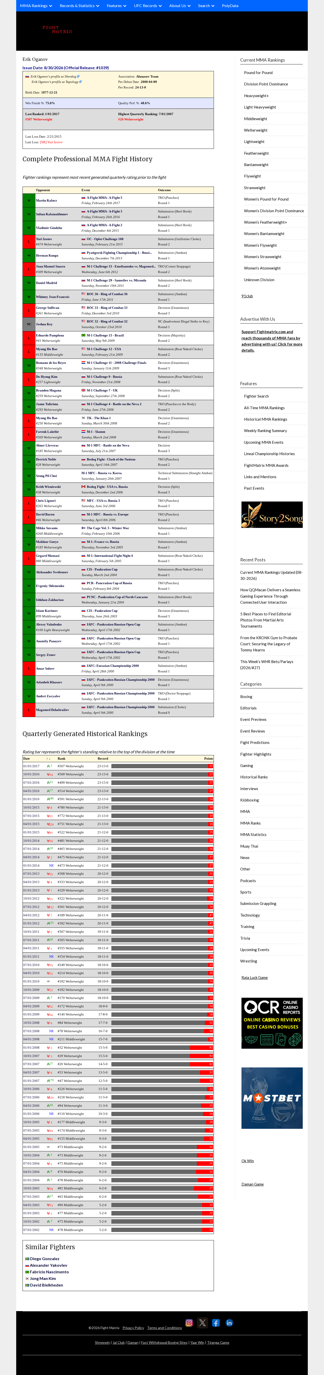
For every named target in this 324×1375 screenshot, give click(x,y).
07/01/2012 (31, 907)
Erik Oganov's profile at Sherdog (53, 76)
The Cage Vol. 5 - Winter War (108, 528)
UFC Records (145, 5)
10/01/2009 (31, 990)
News (245, 857)
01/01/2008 (31, 1047)
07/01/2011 (31, 940)
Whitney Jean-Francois (52, 297)
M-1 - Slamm (96, 432)
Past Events (254, 488)
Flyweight (252, 176)
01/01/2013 (31, 890)
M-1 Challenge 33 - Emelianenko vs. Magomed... (121, 266)
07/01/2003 (31, 1197)
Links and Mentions (260, 476)
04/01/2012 (31, 915)
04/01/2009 (31, 1006)
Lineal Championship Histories (269, 453)
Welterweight (256, 130)
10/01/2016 (31, 774)
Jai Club (119, 1342)
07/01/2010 (31, 965)
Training (247, 926)
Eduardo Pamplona (50, 335)
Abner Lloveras (47, 445)
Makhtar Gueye (47, 542)
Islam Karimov (47, 611)
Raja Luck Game (254, 977)
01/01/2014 (31, 865)
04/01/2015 (31, 824)
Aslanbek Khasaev (49, 682)
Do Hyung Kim (46, 377)
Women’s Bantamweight (264, 233)
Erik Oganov (35, 59)
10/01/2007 (31, 1056)
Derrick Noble (46, 459)
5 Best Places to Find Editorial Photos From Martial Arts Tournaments (265, 620)
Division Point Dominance (266, 84)
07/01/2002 (31, 1230)
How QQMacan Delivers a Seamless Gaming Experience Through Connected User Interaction (270, 595)
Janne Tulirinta (47, 404)
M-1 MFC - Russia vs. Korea (102, 473)
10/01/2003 (31, 1188)
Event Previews (253, 719)
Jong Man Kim (43, 1278)
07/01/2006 (31, 1097)
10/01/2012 (31, 898)
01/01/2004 (31, 1180)
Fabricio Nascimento (49, 1271)
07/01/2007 (31, 1064)
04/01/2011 (31, 948)
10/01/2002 (31, 1221)
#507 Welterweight (38, 119)
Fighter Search (256, 396)
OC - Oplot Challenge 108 (105, 239)
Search (204, 5)
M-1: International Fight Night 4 (110, 556)
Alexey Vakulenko (49, 624)
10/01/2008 (31, 1023)
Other (245, 869)
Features (114, 5)
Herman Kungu (47, 255)
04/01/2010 (31, 973)
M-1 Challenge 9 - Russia (104, 377)
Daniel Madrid (46, 283)
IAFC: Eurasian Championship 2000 (113, 666)
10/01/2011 (31, 932)
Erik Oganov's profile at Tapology (55, 82)
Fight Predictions (255, 742)
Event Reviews (252, 731)
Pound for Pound (258, 72)
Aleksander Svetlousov (52, 572)
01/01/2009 (31, 1014)
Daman (133, 1342)
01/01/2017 (31, 766)
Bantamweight (256, 164)
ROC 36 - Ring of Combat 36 (107, 294)
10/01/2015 (31, 807)
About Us (177, 5)
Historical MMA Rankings (265, 419)
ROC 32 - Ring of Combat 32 (107, 321)
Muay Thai (249, 846)
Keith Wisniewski (48, 487)
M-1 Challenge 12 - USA (104, 349)
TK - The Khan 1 (99, 418)
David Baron (45, 514)
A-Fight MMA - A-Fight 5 (104, 198)
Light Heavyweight (260, 107)
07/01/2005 (31, 1130)
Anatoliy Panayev (49, 641)
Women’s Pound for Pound (266, 199)
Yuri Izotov (55, 142)
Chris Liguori (46, 501)
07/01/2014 (31, 849)
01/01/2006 (31, 1114)
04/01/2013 (31, 882)
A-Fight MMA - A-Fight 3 (104, 211)
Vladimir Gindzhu (49, 228)
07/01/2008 (31, 1031)
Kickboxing (249, 800)
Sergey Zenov (46, 655)
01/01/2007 (31, 1081)
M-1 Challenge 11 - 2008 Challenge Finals (116, 363)
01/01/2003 (31, 1213)
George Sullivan (47, 308)
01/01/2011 (31, 956)
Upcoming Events (254, 949)
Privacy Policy (133, 1328)
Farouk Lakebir (47, 432)
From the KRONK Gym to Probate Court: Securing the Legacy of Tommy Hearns (268, 643)
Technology (250, 915)
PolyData (230, 5)
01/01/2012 (31, 923)
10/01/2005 (31, 1122)
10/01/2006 (31, 1089)
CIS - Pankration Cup (102, 569)
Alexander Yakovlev (48, 1265)
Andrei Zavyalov (48, 696)
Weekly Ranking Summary (265, 430)
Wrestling (248, 961)
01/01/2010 (31, 981)
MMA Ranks (250, 823)
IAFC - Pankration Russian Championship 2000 (121, 680)
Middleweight (255, 118)
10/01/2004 (31, 1155)
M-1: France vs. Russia (103, 542)
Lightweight (254, 141)
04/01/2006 (31, 1106)
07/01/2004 (31, 1163)
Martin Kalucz (46, 200)
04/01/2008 (31, 1039)
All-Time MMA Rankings (264, 407)
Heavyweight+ (256, 95)
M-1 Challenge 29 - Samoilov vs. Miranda (116, 280)
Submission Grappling (258, 903)
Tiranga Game (218, 1342)
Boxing (246, 696)
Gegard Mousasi (47, 556)
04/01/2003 (31, 1205)
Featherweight (256, 153)
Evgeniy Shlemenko (50, 586)
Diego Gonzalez (44, 1258)
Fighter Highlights (255, 754)
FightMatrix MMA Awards (266, 465)
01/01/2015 (31, 832)
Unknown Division (259, 279)
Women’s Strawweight (262, 256)
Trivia (245, 938)
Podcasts (248, 880)
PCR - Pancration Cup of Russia (109, 583)
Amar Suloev (45, 668)
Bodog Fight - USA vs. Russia (107, 487)
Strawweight (255, 187)
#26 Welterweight (130, 119)
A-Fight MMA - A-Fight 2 (104, 225)
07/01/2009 (31, 998)
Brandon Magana (48, 390)
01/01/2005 (31, 1147)
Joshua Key (44, 324)
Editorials (248, 708)
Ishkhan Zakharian (50, 600)
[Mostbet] (272, 1127)
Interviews (249, 788)
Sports (245, 892)
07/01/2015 (31, 816)
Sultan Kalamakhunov (52, 214)
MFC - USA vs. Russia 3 (103, 501)
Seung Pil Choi (46, 476)
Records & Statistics (77, 5)
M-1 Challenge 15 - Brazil (105, 335)
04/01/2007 (31, 1072)
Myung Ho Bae (46, 349)
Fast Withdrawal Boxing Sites (164, 1342)
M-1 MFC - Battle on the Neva (108, 445)
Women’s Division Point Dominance (274, 210)
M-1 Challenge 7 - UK (102, 390)
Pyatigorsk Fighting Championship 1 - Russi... (119, 253)
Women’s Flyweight (260, 245)
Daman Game (252, 1184)
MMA (245, 811)
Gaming (246, 765)
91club (247, 296)
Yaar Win (197, 1342)
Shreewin (102, 1342)
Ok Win (247, 1160)
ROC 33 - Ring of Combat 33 (107, 308)
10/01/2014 (31, 841)
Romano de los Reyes (51, 363)
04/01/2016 (31, 791)
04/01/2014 (31, 857)
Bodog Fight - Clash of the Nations (111, 459)
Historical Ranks (254, 777)
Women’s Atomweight (262, 268)
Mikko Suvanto (47, 528)
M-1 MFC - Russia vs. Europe (108, 514)
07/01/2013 (31, 874)
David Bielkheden (46, 1284)
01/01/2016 (31, 799)
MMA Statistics (253, 834)
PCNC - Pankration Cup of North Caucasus (117, 597)
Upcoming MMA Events (264, 442)
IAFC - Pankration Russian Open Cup (113, 624)
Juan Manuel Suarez (50, 266)
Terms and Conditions (164, 1328)
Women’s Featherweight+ (265, 222)
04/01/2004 (31, 1172)
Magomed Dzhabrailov (52, 710)
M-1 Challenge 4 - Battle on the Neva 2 (114, 404)
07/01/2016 (31, 782)
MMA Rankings (34, 5)
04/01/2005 (31, 1138)
